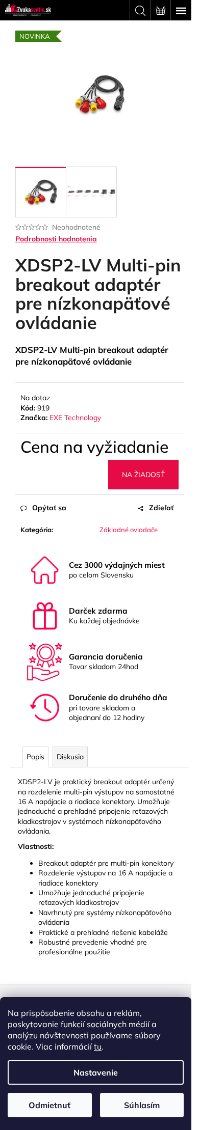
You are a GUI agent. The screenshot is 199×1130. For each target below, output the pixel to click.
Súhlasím (142, 1105)
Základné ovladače (129, 530)
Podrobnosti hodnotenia (56, 238)
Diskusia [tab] (70, 756)
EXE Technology (75, 417)
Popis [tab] (35, 756)
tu (98, 1046)
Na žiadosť (143, 474)
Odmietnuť (49, 1105)
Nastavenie (95, 1072)
